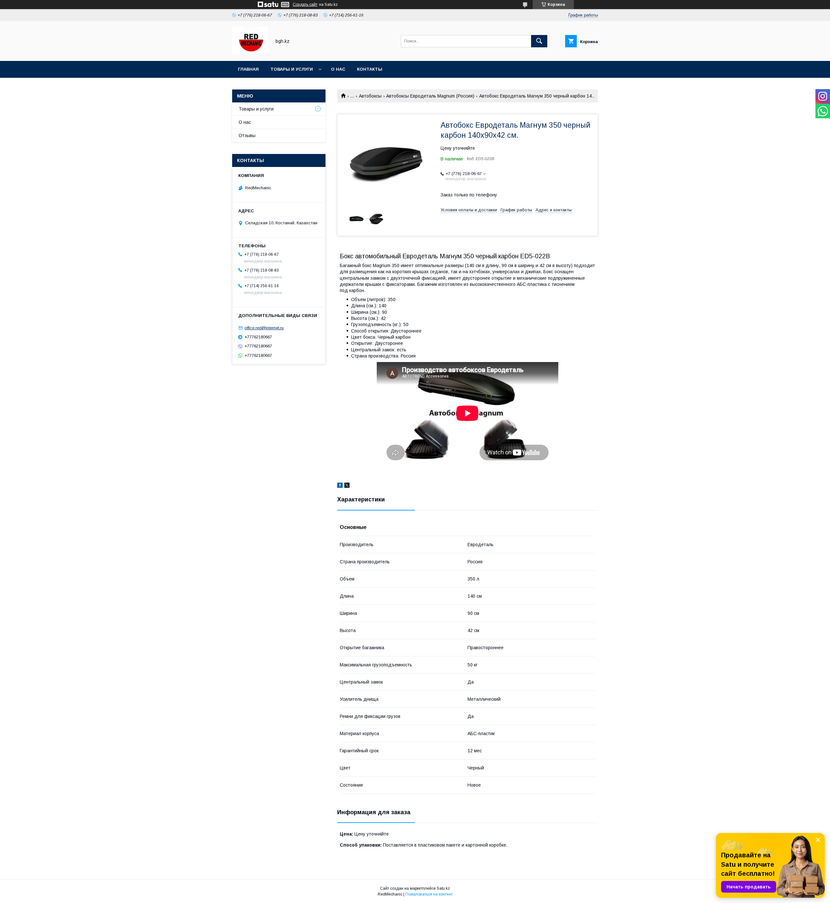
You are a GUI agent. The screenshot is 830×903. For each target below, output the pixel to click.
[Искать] (539, 41)
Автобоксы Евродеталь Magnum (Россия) (430, 96)
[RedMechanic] (250, 52)
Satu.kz (443, 888)
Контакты (369, 69)
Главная (248, 69)
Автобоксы (370, 96)
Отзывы (247, 135)
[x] (347, 486)
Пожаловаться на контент (429, 894)
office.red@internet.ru (264, 327)
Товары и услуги (291, 69)
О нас (338, 69)
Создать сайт (305, 4)
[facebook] (340, 486)
